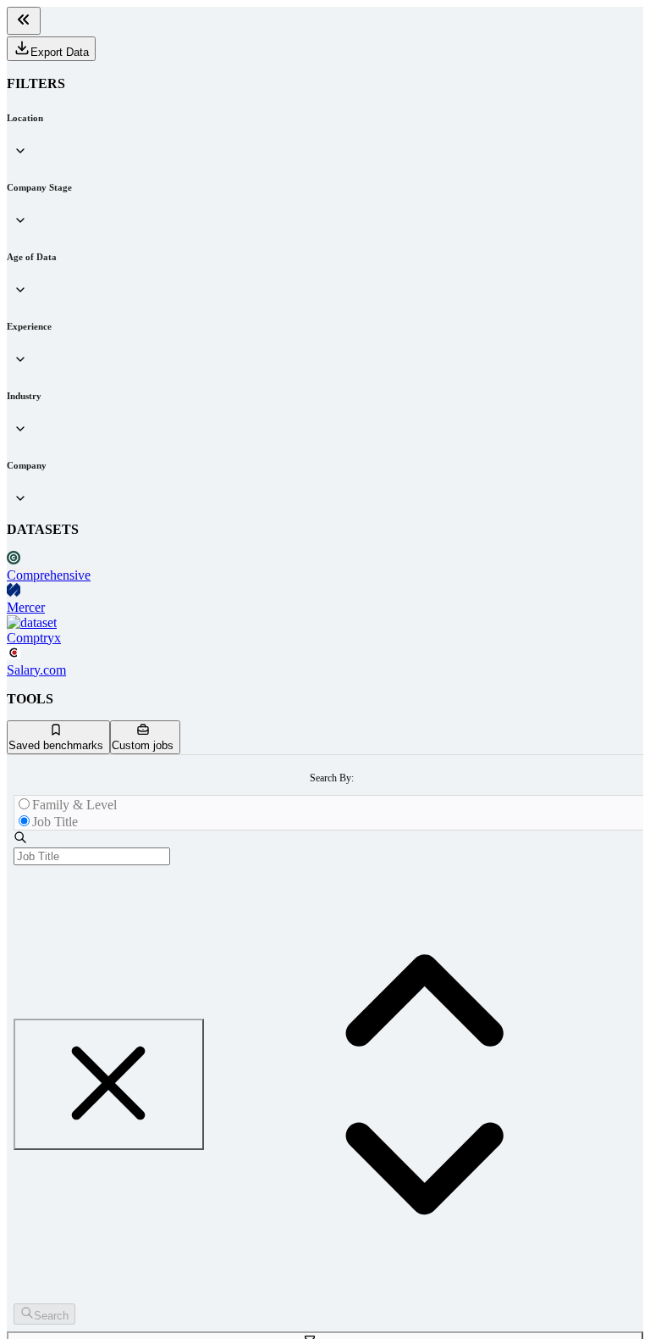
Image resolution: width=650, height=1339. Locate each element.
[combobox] (92, 856)
